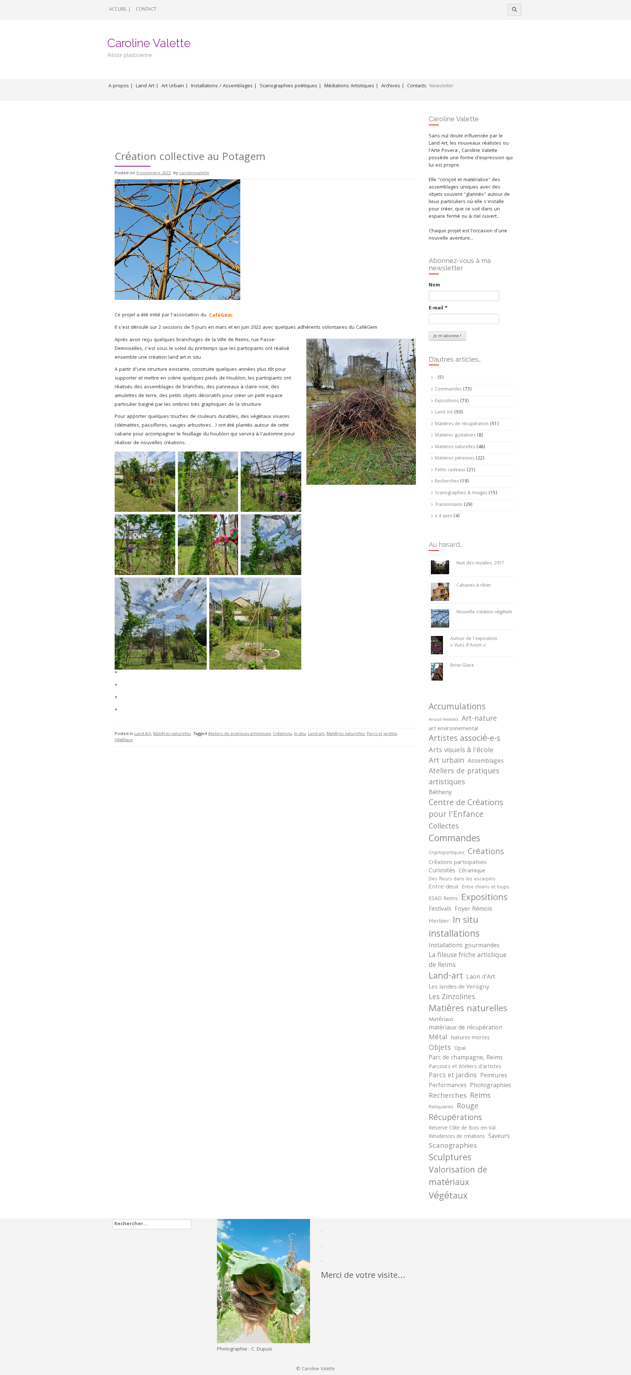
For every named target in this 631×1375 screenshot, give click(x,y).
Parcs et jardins (382, 734)
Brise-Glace (462, 666)
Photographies (490, 1085)
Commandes (448, 389)
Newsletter (441, 86)
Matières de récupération (462, 424)
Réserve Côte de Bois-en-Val (462, 1128)
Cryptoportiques (446, 853)
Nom (434, 285)
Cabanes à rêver (473, 586)
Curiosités (442, 871)
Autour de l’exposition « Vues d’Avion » (473, 642)
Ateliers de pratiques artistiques (239, 734)
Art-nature (479, 719)
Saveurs (499, 1136)
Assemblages (486, 761)
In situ (300, 734)
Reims (480, 1096)
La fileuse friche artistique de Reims (467, 960)
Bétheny (440, 793)
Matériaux (441, 1020)
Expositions (447, 401)
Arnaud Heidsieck (443, 720)
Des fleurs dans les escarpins (462, 879)
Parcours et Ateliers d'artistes (465, 1067)
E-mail (438, 308)
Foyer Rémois (473, 909)
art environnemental (453, 729)
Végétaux (124, 740)
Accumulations (457, 707)
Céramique (472, 871)
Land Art (142, 734)
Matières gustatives (455, 435)
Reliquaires (441, 1107)
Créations (282, 734)
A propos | (120, 86)
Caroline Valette (149, 43)
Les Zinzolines (452, 997)
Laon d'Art (480, 977)
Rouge (467, 1107)
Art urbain (446, 761)
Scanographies (453, 1146)
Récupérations (455, 1118)
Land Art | (147, 86)
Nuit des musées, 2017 (480, 563)
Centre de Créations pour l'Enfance (466, 810)
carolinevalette (194, 173)
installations (454, 935)
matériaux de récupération (465, 1028)
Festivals (440, 909)
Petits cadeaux (450, 470)
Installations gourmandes (464, 946)
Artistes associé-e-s (464, 739)
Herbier (439, 922)
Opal (460, 1049)
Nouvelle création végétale (484, 612)
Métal (438, 1038)
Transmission (448, 505)
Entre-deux (444, 887)
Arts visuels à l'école (461, 751)
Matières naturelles (172, 734)
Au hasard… (445, 544)
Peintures (493, 1076)
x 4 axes (443, 516)
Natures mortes (470, 1038)
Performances (448, 1086)
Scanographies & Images (461, 493)
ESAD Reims (443, 899)
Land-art (316, 734)
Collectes (444, 827)
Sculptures (450, 1158)
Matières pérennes (454, 458)
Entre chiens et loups (485, 887)
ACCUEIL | (120, 10)
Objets (440, 1048)
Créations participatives (458, 863)
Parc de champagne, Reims (466, 1058)
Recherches (447, 481)
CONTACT (146, 10)
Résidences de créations (457, 1137)
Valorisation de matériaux (458, 1178)
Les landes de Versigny (459, 987)
